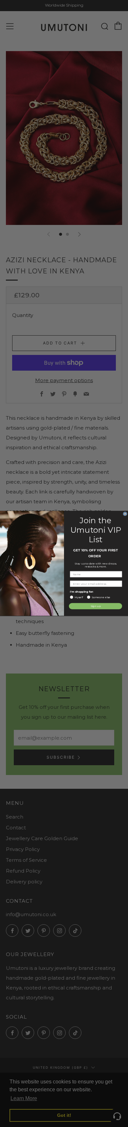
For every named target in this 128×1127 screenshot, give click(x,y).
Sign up (96, 606)
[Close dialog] (125, 514)
